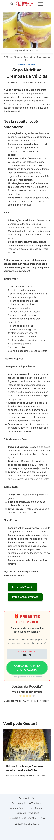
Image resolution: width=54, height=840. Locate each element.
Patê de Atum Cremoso (25, 597)
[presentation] (27, 745)
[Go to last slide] (7, 756)
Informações (16, 808)
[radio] (20, 696)
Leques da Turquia (22, 587)
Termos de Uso (27, 798)
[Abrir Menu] (40, 4)
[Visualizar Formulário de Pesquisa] (11, 3)
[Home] (5, 57)
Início (42, 818)
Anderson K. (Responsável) (22, 82)
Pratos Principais (26, 65)
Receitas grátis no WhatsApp (27, 803)
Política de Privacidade (27, 813)
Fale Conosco (37, 808)
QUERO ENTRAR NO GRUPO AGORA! (27, 667)
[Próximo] (47, 756)
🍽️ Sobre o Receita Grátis (22, 818)
